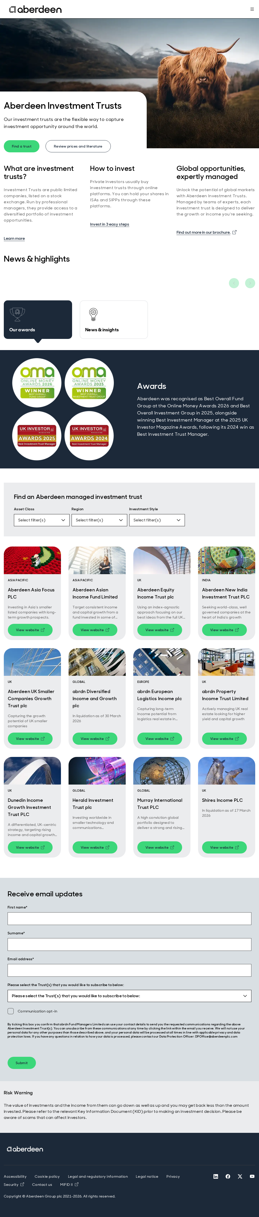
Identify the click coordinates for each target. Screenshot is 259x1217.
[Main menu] (252, 9)
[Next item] (250, 283)
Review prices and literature (78, 146)
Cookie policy (47, 1176)
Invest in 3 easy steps (109, 224)
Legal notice (147, 1176)
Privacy (173, 1176)
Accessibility (15, 1176)
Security (11, 1184)
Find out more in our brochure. (206, 232)
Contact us (42, 1184)
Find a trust (21, 146)
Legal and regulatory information (98, 1176)
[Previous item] (234, 283)
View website (34, 631)
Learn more (14, 238)
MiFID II (69, 1184)
